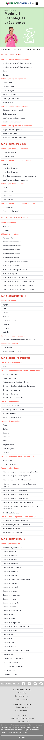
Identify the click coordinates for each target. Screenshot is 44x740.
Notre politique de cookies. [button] (17, 732)
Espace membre (22, 707)
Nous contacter (22, 699)
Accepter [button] (22, 737)
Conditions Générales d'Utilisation (22, 718)
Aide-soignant (11, 49)
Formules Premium (22, 710)
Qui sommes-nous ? (22, 696)
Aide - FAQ (22, 693)
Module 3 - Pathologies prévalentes (28, 49)
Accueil (3, 49)
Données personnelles (22, 721)
